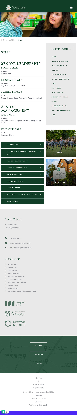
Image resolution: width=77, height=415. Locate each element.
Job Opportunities (15, 279)
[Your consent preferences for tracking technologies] (7, 412)
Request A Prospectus (16, 276)
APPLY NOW (38, 345)
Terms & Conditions (38, 398)
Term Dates (12, 270)
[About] (61, 48)
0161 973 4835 (15, 238)
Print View (38, 378)
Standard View (38, 384)
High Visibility (38, 387)
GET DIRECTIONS (38, 354)
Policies (38, 402)
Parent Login (12, 264)
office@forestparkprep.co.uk (20, 247)
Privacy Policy (13, 288)
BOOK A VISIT (38, 363)
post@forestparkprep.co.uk (20, 243)
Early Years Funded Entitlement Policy (22, 291)
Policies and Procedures (17, 282)
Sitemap (38, 395)
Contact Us (12, 267)
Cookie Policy (13, 285)
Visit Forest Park (14, 273)
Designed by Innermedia (38, 405)
